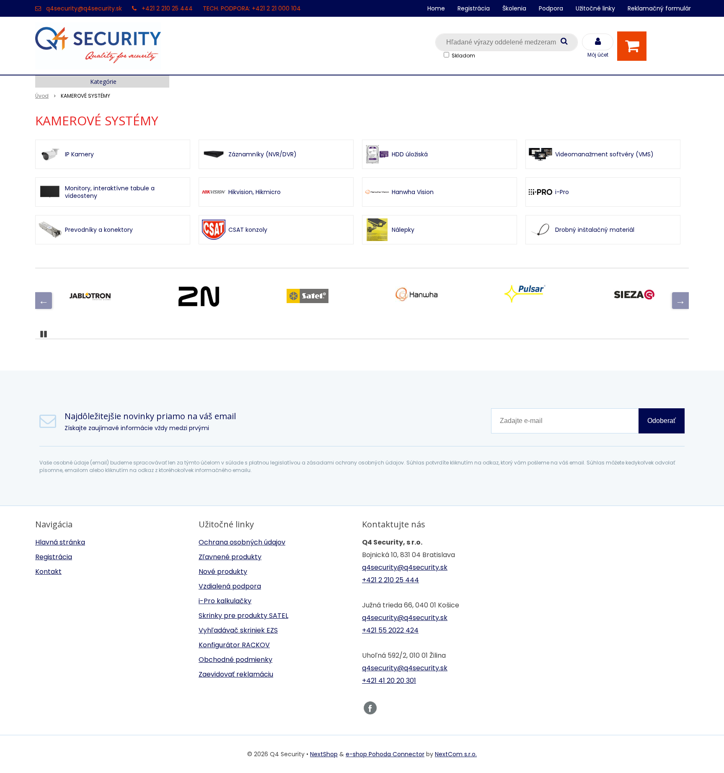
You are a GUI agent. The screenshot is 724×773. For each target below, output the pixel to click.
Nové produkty (223, 571)
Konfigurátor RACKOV (234, 645)
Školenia (514, 8)
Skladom (463, 55)
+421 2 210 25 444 (167, 8)
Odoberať (661, 420)
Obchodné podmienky (235, 659)
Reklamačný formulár (659, 8)
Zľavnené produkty (230, 557)
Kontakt (48, 571)
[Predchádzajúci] (43, 300)
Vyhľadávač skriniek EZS (238, 630)
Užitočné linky (595, 8)
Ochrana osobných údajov (242, 542)
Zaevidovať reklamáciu (236, 674)
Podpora (551, 8)
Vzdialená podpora (230, 586)
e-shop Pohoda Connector (385, 754)
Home (436, 8)
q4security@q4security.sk (84, 8)
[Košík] (634, 46)
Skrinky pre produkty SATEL (243, 615)
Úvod (42, 95)
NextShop (324, 754)
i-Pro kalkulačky (225, 601)
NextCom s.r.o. (456, 754)
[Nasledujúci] (680, 300)
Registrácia (474, 8)
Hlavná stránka (60, 542)
